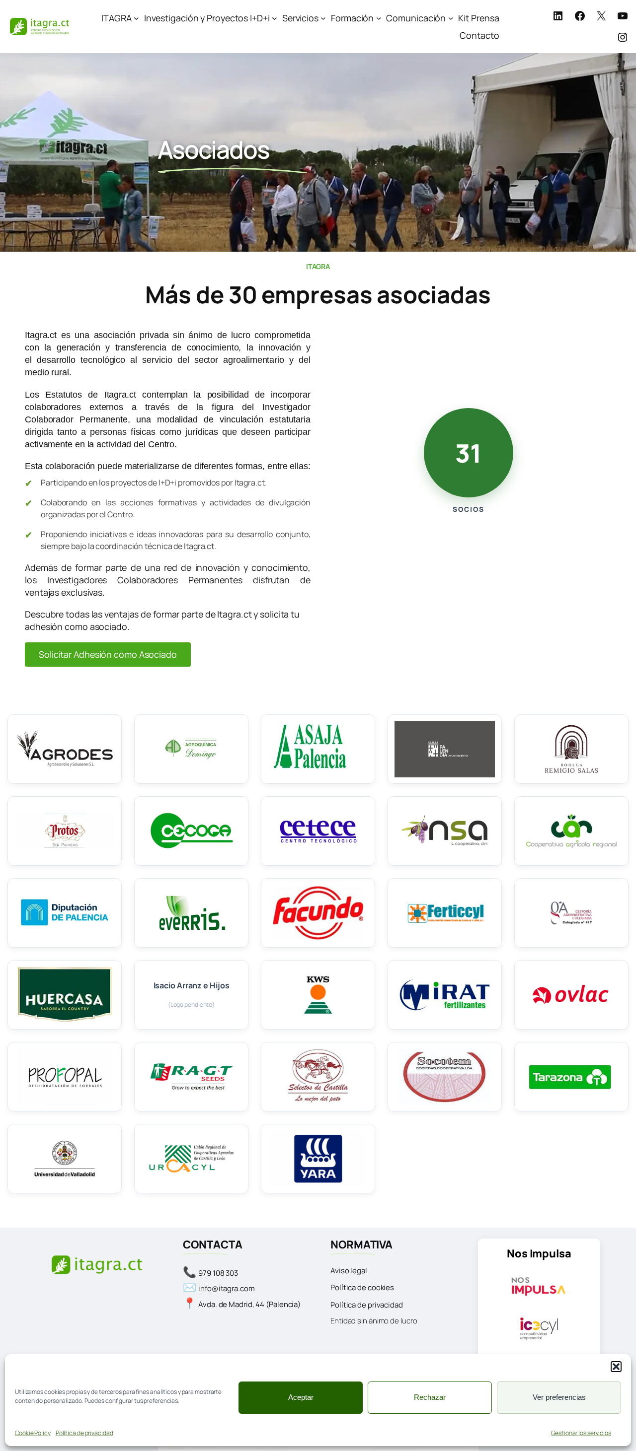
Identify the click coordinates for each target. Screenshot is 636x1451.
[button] (616, 1367)
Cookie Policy (33, 1433)
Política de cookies (362, 1287)
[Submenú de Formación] (379, 18)
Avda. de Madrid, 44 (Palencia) (249, 1304)
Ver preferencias (559, 1397)
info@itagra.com (226, 1288)
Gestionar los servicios (581, 1433)
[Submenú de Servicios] (323, 18)
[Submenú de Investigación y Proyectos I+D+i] (274, 18)
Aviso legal (348, 1270)
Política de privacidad (84, 1433)
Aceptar (301, 1397)
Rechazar (430, 1397)
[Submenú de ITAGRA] (136, 18)
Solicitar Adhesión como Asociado (108, 654)
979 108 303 (218, 1273)
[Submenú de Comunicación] (451, 18)
